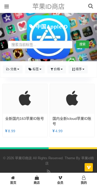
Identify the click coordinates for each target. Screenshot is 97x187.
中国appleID (52, 27)
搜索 (82, 44)
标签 (36, 69)
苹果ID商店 (48, 6)
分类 (13, 69)
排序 (79, 69)
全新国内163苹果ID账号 (24, 118)
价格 (57, 69)
